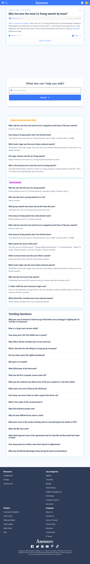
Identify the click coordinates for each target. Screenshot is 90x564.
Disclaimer (49, 528)
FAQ (5, 532)
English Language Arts (54, 492)
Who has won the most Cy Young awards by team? (38, 13)
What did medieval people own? (22, 409)
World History (51, 488)
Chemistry (49, 480)
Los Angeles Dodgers (21, 23)
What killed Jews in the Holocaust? (23, 368)
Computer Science (52, 500)
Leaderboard (8, 476)
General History (26, 10)
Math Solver (8, 528)
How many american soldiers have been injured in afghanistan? (34, 444)
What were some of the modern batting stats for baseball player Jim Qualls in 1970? (43, 422)
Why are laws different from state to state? (26, 415)
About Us (49, 512)
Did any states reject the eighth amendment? (27, 355)
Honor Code (8, 516)
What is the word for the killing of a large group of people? (33, 348)
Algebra (48, 476)
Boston (73, 26)
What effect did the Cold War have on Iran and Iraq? (30, 342)
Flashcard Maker (9, 520)
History (17, 10)
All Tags (6, 480)
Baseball (76, 28)
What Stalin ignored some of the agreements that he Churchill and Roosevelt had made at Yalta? (44, 436)
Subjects (11, 10)
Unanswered (8, 484)
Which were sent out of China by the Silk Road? (28, 388)
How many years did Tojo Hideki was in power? (28, 335)
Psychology (50, 496)
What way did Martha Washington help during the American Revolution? (38, 451)
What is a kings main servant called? (23, 328)
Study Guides (8, 524)
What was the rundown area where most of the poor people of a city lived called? (42, 382)
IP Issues (49, 536)
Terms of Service (52, 520)
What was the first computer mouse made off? (28, 375)
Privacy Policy (50, 524)
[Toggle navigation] (3, 2)
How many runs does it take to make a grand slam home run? (33, 395)
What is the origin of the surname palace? (26, 402)
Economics (49, 504)
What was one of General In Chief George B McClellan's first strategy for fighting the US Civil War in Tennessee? (44, 320)
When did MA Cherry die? (19, 429)
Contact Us (50, 516)
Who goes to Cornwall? (18, 362)
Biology (48, 484)
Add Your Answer (45, 41)
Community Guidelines (11, 512)
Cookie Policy (50, 532)
